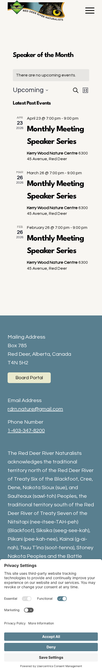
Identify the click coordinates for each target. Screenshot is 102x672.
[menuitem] (87, 10)
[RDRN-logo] (42, 10)
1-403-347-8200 (26, 430)
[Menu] (87, 10)
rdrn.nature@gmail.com (35, 409)
